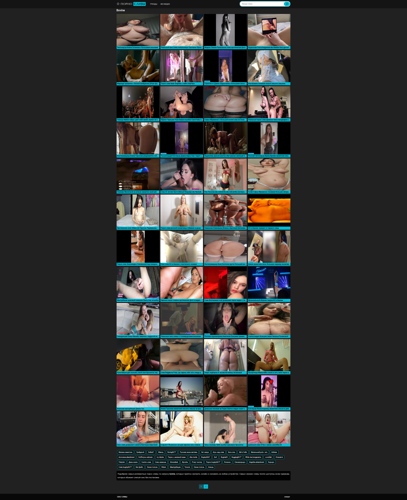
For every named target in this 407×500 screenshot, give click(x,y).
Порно (132, 4)
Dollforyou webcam (145, 457)
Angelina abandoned (256, 462)
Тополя (187, 467)
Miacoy (161, 452)
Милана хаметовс (125, 452)
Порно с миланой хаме (177, 457)
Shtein (163, 467)
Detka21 (151, 452)
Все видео (165, 4)
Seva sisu (231, 452)
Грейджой (140, 452)
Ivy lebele (160, 457)
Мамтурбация (175, 467)
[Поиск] (287, 4)
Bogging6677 (236, 457)
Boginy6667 (205, 457)
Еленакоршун (240, 462)
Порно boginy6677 (213, 462)
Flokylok (121, 462)
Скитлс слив (146, 462)
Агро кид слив (218, 452)
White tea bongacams (253, 457)
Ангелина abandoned (126, 457)
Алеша (210, 467)
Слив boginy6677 (125, 467)
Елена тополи (152, 467)
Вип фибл (139, 467)
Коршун (271, 462)
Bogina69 (224, 457)
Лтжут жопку (197, 462)
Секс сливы (122, 497)
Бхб (215, 457)
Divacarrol (279, 457)
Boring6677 (171, 452)
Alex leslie (193, 457)
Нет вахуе (205, 452)
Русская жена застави (188, 452)
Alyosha (185, 462)
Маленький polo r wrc (259, 452)
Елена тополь (199, 467)
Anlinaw (274, 452)
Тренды (153, 4)
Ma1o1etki (243, 452)
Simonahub (174, 462)
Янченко (227, 462)
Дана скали (133, 462)
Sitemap (287, 497)
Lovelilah (268, 457)
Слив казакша (160, 462)
